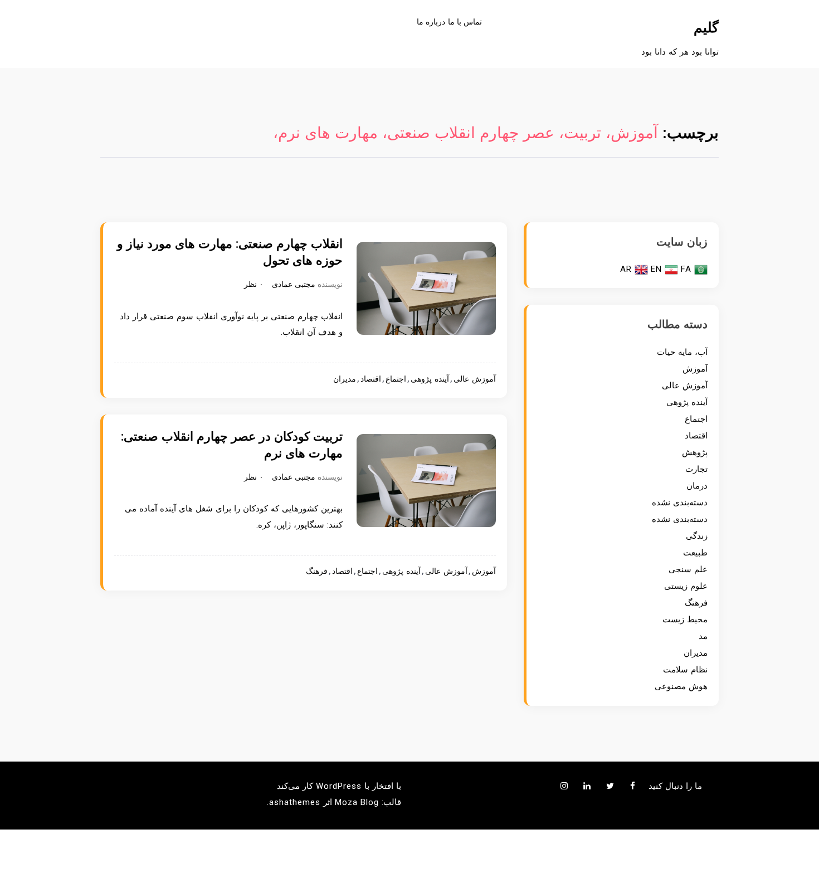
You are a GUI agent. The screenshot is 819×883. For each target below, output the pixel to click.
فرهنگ (317, 571)
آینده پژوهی (430, 379)
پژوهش (695, 452)
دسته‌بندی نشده (680, 502)
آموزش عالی (475, 379)
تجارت (696, 469)
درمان (697, 486)
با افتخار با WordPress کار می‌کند (339, 786)
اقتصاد (370, 379)
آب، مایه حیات (682, 352)
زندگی (697, 536)
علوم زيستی (686, 586)
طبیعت (695, 553)
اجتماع (396, 379)
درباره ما (431, 21)
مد (703, 636)
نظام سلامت (685, 670)
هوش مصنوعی (681, 686)
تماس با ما (465, 21)
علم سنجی (688, 569)
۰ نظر (254, 284)
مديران (344, 379)
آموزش (484, 571)
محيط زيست (685, 619)
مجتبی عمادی (293, 284)
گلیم (706, 27)
